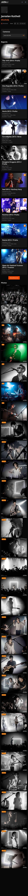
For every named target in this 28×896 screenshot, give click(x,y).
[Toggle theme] (22, 2)
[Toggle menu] (25, 2)
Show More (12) (14, 278)
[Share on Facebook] (15, 23)
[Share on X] (18, 23)
